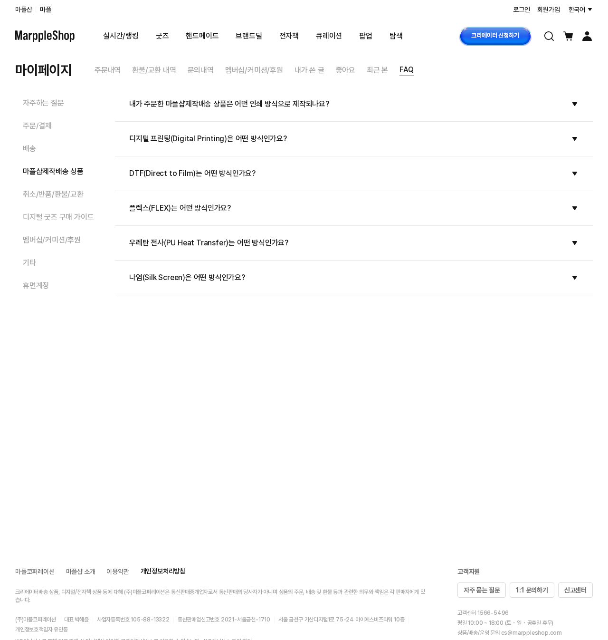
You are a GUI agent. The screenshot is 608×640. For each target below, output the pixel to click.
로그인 (521, 9)
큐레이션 (329, 35)
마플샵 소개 (80, 571)
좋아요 (345, 70)
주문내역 (108, 70)
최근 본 (377, 70)
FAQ (406, 69)
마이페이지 (43, 70)
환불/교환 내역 (154, 70)
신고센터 (575, 590)
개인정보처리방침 (163, 571)
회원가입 (548, 9)
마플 (45, 9)
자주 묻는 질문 (482, 590)
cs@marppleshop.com (531, 633)
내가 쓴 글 (309, 70)
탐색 (396, 35)
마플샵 (23, 9)
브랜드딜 (249, 35)
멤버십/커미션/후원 (254, 70)
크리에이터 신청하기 (495, 35)
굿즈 (162, 35)
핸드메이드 (202, 35)
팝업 (365, 35)
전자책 (289, 35)
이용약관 (117, 571)
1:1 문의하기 (532, 590)
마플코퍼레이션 (35, 571)
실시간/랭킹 (121, 35)
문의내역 (201, 70)
